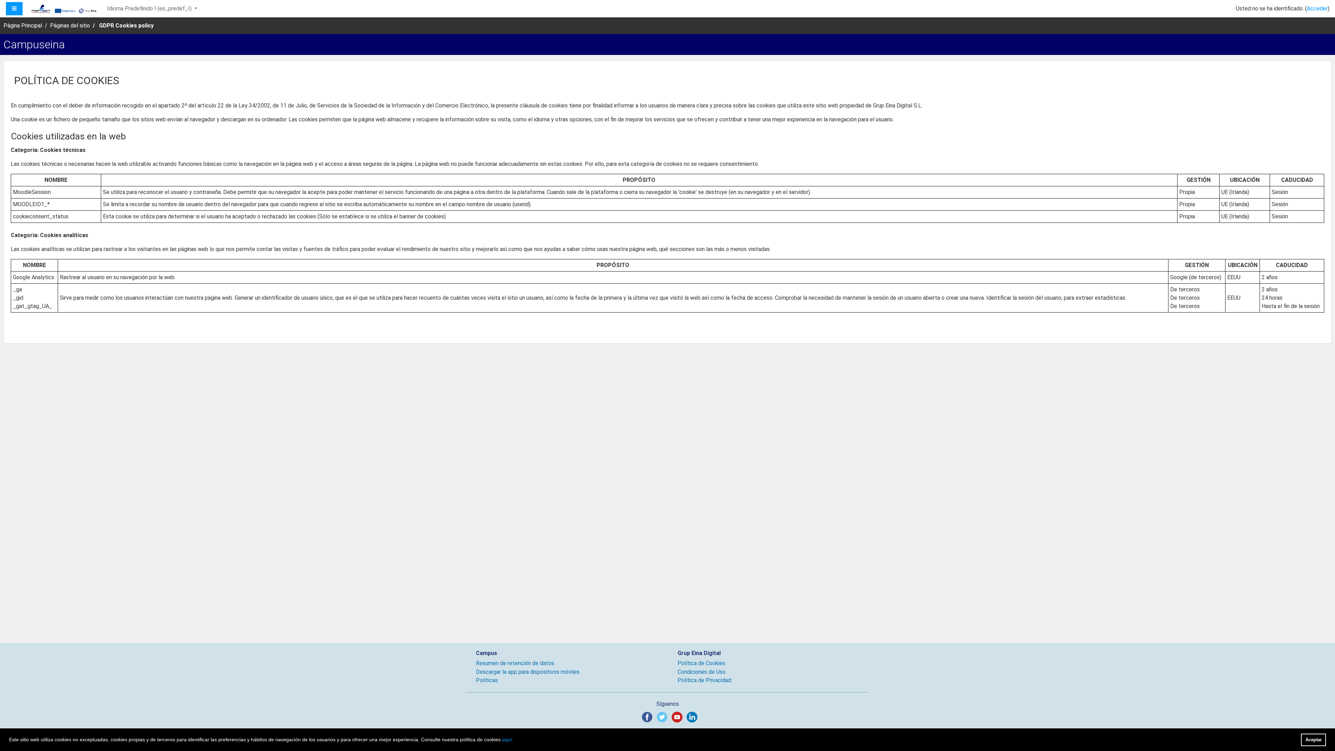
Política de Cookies (701, 663)
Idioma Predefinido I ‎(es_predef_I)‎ (150, 8)
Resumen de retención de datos (515, 663)
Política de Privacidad (704, 680)
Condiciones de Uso (702, 672)
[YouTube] (678, 716)
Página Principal (22, 25)
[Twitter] (663, 716)
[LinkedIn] (693, 716)
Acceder (1317, 8)
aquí (507, 739)
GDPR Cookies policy (126, 25)
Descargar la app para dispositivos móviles (528, 672)
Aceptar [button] (1313, 739)
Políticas (487, 680)
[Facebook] (648, 716)
